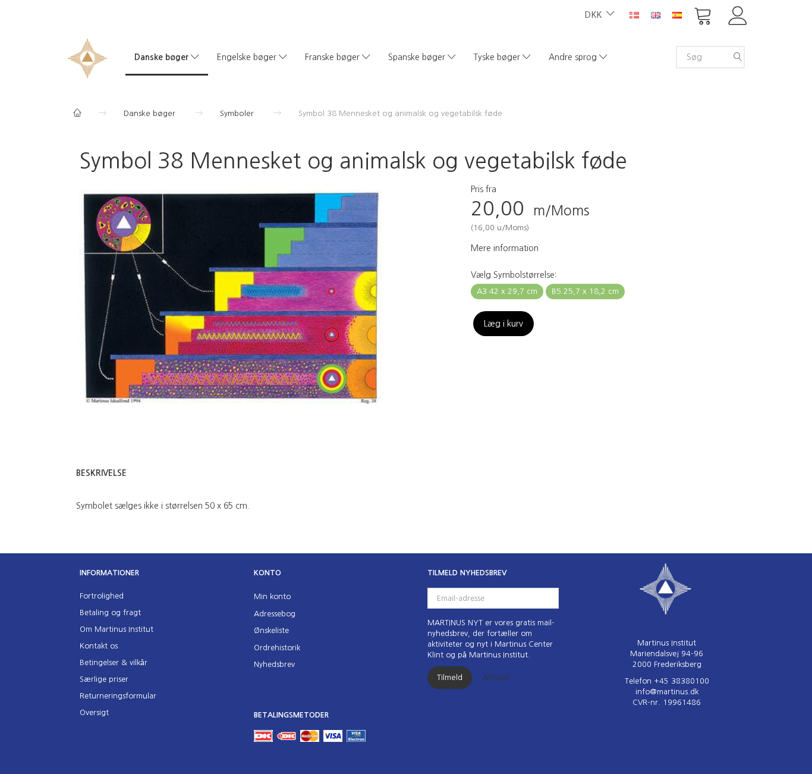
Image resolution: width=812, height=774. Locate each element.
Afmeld (496, 677)
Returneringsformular (118, 696)
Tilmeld (449, 677)
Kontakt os (99, 646)
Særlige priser (104, 679)
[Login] (738, 14)
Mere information (505, 248)
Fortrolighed (102, 596)
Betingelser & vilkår (113, 662)
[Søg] (738, 57)
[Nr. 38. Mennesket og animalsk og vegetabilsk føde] (230, 296)
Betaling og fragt (110, 612)
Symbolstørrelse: (513, 275)
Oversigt (94, 712)
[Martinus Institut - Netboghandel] (87, 56)
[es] (677, 14)
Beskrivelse (101, 473)
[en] (655, 14)
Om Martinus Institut (116, 629)
